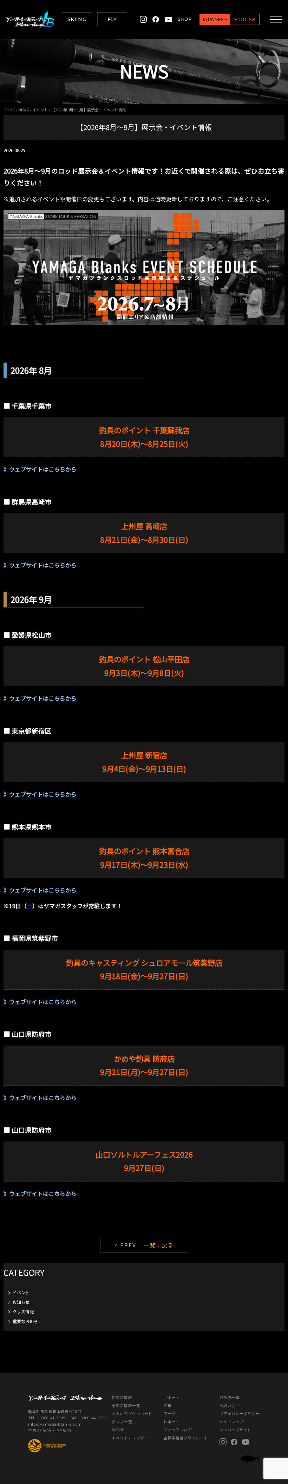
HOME (9, 109)
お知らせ (21, 1302)
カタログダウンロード (132, 1413)
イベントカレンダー (130, 1437)
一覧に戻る (159, 1245)
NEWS (23, 109)
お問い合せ (230, 1405)
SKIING (77, 19)
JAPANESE (214, 19)
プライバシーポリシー (240, 1413)
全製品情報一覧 (126, 1405)
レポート (172, 1421)
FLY (112, 19)
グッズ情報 (23, 1311)
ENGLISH (245, 19)
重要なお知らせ (27, 1321)
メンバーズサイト (235, 1429)
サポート (172, 1397)
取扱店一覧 (230, 1397)
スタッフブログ (178, 1429)
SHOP (185, 19)
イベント (40, 109)
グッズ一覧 (122, 1421)
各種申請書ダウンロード (186, 1437)
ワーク (170, 1413)
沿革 (168, 1405)
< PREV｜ (129, 1245)
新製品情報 (122, 1397)
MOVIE (118, 1429)
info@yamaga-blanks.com (55, 1424)
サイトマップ (232, 1421)
